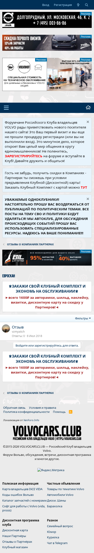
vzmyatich (18, 332)
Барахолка (54, 506)
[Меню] (6, 107)
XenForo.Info (31, 420)
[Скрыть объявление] (87, 122)
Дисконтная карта (15, 530)
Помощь (59, 412)
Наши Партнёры (14, 536)
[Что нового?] (78, 5)
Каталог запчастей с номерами (24, 500)
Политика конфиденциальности (26, 412)
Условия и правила (42, 408)
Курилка (53, 537)
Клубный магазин (15, 547)
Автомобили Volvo (60, 495)
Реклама (86, 13)
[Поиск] (86, 5)
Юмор (51, 532)
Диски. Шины (56, 500)
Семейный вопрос (60, 526)
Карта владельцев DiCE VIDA (22, 489)
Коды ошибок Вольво (18, 495)
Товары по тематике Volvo (65, 489)
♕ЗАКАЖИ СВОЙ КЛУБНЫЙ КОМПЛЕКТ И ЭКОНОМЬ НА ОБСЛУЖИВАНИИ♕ (47, 289)
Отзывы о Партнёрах (17, 542)
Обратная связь (14, 408)
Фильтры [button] (81, 318)
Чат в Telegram (57, 543)
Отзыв (18, 327)
